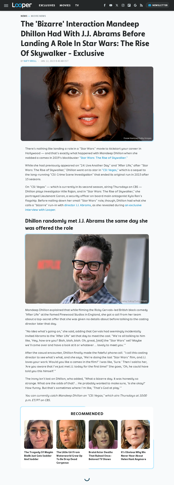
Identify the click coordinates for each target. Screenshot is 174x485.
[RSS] (141, 6)
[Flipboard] (129, 6)
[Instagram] (123, 6)
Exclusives (47, 5)
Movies (65, 5)
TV (77, 5)
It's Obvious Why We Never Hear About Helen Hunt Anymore (133, 456)
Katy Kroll (30, 61)
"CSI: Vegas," (110, 170)
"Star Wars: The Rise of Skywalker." (103, 158)
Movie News (38, 16)
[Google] (135, 6)
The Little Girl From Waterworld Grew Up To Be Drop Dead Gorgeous (69, 457)
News (24, 16)
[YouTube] (110, 6)
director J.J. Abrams (77, 205)
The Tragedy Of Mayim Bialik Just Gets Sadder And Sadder (38, 456)
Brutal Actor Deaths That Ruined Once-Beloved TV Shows (101, 456)
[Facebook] (104, 6)
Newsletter (160, 5)
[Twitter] (117, 6)
